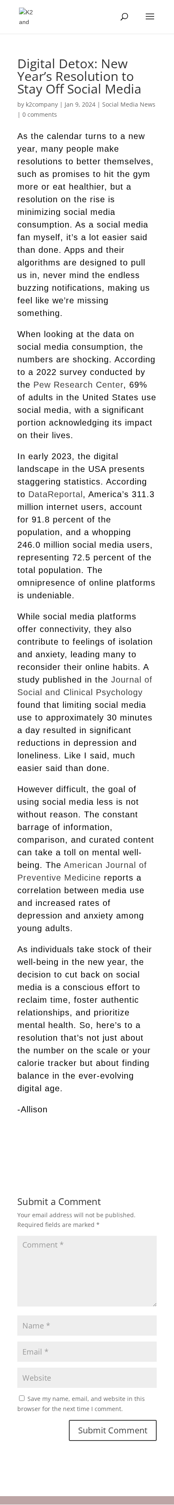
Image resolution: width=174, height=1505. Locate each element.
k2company (42, 104)
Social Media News (128, 104)
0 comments (39, 114)
